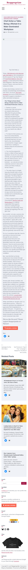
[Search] (25, 8)
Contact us (4, 490)
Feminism (15, 18)
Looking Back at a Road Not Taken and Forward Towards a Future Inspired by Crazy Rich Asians (13, 427)
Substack (16, 561)
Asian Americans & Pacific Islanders (13, 17)
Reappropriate (14, 2)
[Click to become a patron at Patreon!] (10, 330)
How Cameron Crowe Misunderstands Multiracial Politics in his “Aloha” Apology (14, 455)
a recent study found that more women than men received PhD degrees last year (12, 296)
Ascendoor (9, 568)
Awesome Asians (8, 18)
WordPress (23, 568)
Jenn (6, 32)
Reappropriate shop (6, 552)
